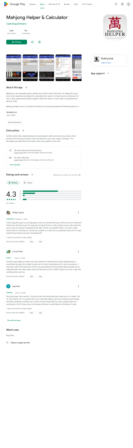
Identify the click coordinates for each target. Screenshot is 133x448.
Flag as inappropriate (18, 342)
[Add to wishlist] (39, 42)
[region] (47, 32)
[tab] (32, 4)
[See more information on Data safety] (23, 130)
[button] (13, 68)
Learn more (18, 153)
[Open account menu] (128, 4)
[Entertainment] (14, 122)
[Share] (32, 42)
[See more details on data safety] (15, 165)
